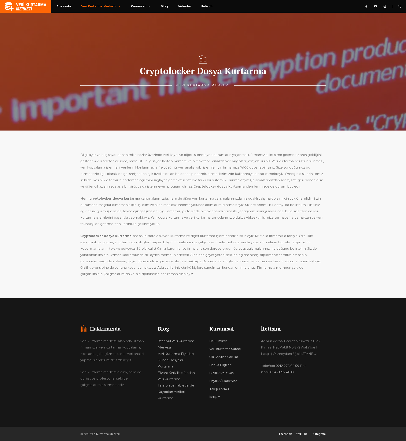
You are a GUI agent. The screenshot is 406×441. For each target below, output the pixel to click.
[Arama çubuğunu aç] (399, 6)
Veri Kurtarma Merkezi (98, 6)
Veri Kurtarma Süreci (225, 349)
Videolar (184, 6)
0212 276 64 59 (287, 366)
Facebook (285, 434)
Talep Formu (219, 389)
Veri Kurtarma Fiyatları (176, 354)
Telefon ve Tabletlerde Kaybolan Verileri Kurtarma (176, 391)
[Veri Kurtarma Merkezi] (25, 6)
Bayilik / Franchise (223, 381)
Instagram (319, 434)
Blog (164, 6)
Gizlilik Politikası (222, 373)
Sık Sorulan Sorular (223, 357)
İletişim (206, 6)
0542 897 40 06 (282, 372)
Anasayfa (63, 6)
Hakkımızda (218, 341)
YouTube (301, 434)
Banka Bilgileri (220, 365)
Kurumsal (138, 6)
